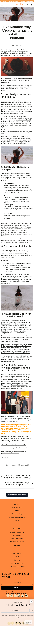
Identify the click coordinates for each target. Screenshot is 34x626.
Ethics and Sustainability (17, 517)
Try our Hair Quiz (17, 563)
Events (17, 511)
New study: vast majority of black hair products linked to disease (13, 452)
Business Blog (17, 514)
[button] (28, 4)
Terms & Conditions (17, 542)
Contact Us (17, 529)
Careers (17, 560)
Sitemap (17, 545)
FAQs (17, 520)
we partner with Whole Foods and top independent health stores (15, 352)
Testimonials (17, 554)
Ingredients (17, 535)
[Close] (31, 602)
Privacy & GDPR (17, 539)
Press (17, 557)
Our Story (17, 504)
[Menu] (2, 4)
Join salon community (17, 566)
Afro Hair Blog (17, 507)
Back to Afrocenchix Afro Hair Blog (18, 465)
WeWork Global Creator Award (14, 386)
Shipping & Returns (17, 532)
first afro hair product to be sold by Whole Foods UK (16, 383)
